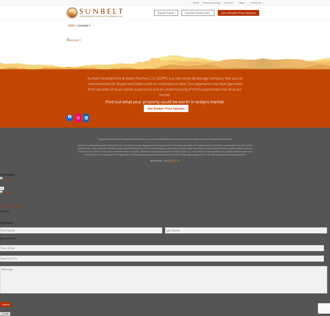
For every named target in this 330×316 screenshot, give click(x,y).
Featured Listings (212, 2)
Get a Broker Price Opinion (238, 13)
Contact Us (255, 2)
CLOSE (5, 314)
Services (228, 2)
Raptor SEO (175, 160)
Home (196, 2)
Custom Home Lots (197, 13)
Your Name (6, 222)
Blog (241, 2)
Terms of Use (156, 160)
